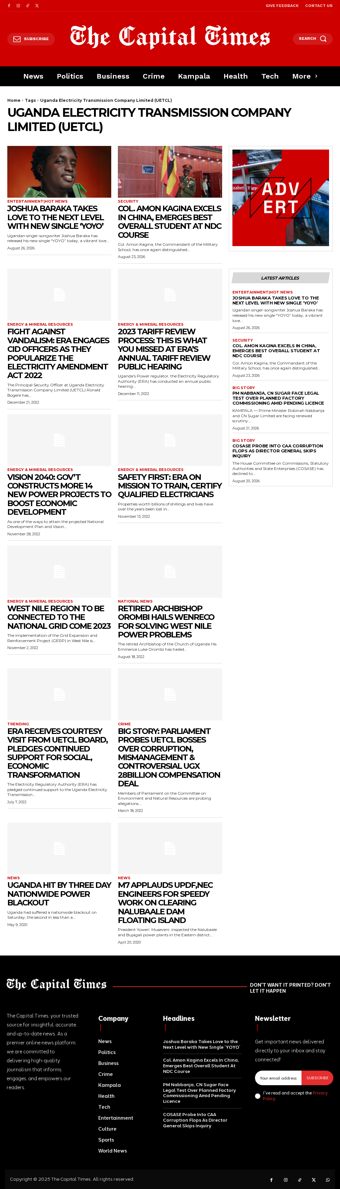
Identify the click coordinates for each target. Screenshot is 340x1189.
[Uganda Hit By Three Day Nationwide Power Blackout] (59, 849)
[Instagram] (18, 6)
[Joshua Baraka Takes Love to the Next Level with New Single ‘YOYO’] (59, 172)
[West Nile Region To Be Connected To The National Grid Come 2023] (59, 572)
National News (135, 601)
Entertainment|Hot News (37, 201)
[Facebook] (9, 6)
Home (14, 100)
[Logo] (170, 37)
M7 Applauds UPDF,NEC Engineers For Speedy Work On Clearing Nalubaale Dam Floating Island (165, 902)
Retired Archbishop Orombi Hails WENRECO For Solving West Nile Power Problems (166, 621)
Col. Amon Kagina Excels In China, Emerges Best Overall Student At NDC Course (169, 221)
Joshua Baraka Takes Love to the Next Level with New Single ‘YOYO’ (55, 217)
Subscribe (317, 1077)
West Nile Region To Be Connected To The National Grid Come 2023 (59, 617)
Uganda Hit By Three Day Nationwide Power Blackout (59, 893)
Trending (18, 724)
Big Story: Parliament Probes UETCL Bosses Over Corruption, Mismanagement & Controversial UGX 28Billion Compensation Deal (169, 757)
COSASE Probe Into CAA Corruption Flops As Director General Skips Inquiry (277, 450)
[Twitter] (37, 6)
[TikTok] (28, 6)
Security (128, 201)
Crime (124, 724)
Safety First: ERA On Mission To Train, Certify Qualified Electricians (169, 485)
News (13, 878)
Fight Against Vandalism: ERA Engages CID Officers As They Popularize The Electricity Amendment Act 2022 (58, 353)
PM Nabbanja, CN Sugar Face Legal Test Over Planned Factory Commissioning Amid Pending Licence (278, 398)
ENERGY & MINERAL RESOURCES (40, 324)
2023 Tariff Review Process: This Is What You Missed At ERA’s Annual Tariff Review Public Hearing (164, 349)
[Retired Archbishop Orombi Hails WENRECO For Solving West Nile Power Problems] (170, 572)
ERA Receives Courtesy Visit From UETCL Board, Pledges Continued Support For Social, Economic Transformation (57, 753)
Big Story (243, 388)
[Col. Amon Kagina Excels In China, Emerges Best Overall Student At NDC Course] (170, 172)
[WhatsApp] (328, 1180)
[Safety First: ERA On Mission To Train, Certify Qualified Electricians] (170, 440)
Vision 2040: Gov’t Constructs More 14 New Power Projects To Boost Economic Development (59, 494)
